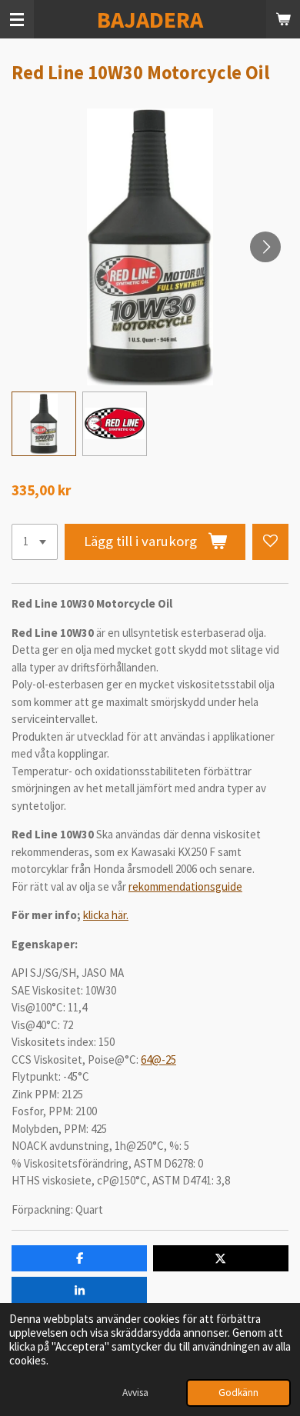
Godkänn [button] (238, 1392)
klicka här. (105, 915)
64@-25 (158, 1059)
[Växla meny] (17, 19)
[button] (44, 423)
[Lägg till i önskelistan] (270, 542)
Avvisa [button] (135, 1392)
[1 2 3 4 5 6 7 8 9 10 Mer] (35, 542)
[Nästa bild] (265, 247)
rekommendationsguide (185, 886)
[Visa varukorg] (283, 19)
